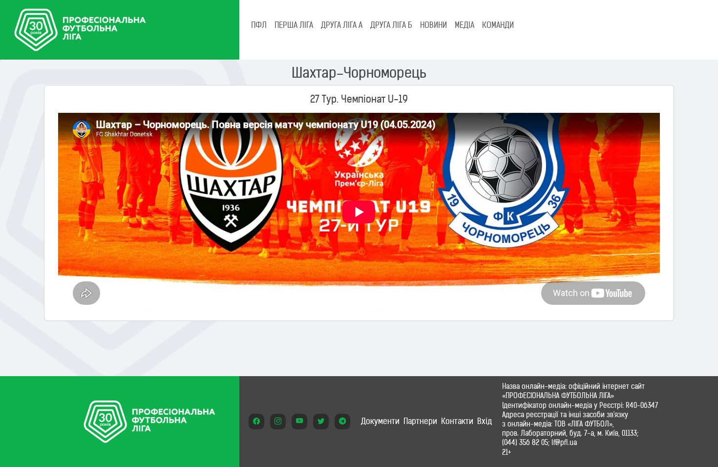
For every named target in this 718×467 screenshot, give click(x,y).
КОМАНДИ (498, 25)
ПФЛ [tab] (259, 25)
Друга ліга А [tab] (341, 25)
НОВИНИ (433, 25)
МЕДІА (464, 25)
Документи (380, 421)
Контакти (457, 421)
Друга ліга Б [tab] (391, 25)
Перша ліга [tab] (294, 25)
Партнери (420, 421)
